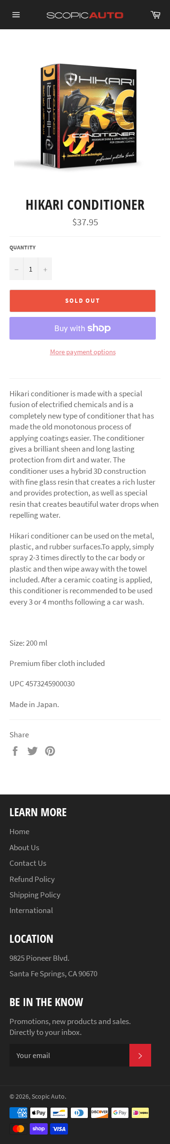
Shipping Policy (34, 894)
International (31, 910)
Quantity (22, 247)
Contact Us (27, 863)
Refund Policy (32, 879)
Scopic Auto (48, 1097)
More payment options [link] (83, 351)
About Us (24, 847)
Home (19, 831)
